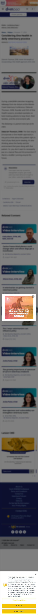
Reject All (19, 606)
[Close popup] (33, 296)
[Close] (36, 574)
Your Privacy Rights (19, 600)
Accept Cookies (19, 611)
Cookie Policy (17, 596)
